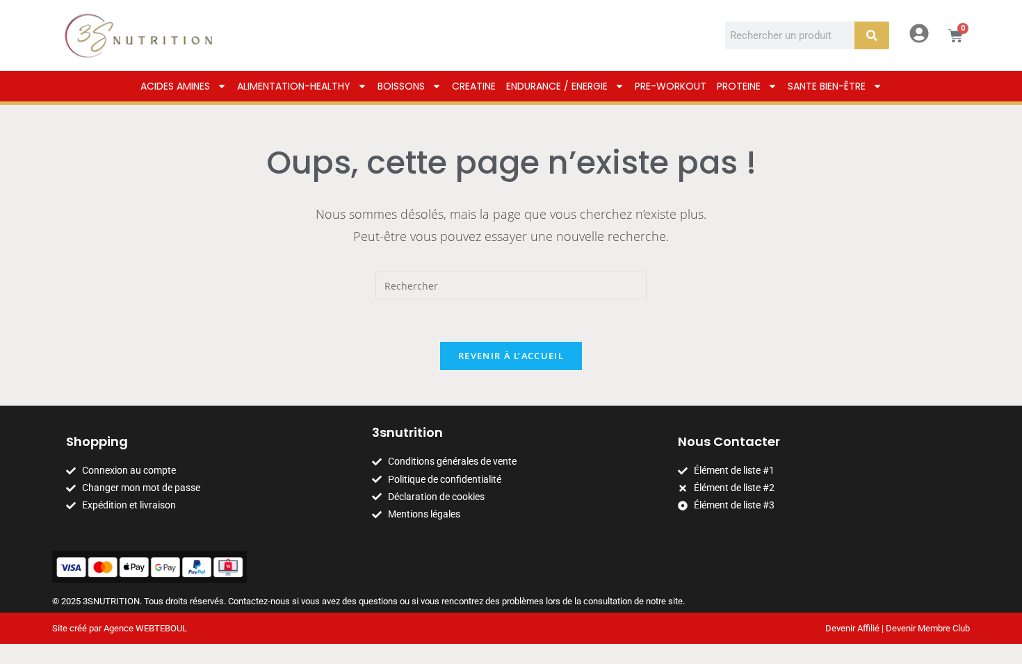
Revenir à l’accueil (511, 355)
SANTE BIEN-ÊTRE (827, 86)
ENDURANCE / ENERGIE (557, 86)
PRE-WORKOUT (670, 86)
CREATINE (474, 86)
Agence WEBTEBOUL (145, 628)
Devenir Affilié (852, 628)
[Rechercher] (871, 35)
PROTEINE (739, 86)
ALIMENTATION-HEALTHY (293, 86)
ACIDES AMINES (175, 86)
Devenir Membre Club (928, 628)
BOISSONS (401, 86)
